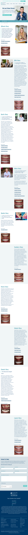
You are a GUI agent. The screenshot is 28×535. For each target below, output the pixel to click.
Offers (14, 3)
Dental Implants (17, 188)
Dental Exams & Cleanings (4, 525)
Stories (11, 3)
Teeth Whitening (13, 524)
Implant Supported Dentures (19, 95)
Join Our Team (22, 525)
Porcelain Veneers (4, 43)
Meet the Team (22, 519)
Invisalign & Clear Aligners (5, 41)
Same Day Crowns (18, 97)
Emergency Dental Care (14, 520)
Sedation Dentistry (18, 89)
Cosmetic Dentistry (18, 91)
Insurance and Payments (22, 524)
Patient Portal (24, 3)
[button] (8, 3)
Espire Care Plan (22, 520)
